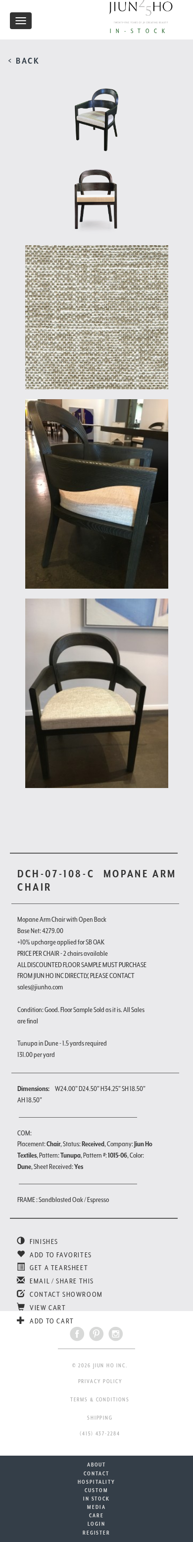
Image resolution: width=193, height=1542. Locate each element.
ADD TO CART (51, 1321)
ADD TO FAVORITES (60, 1255)
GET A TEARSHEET (58, 1268)
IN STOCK (96, 1499)
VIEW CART (47, 1308)
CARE (96, 1515)
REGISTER (96, 1533)
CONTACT (96, 1473)
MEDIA (96, 1507)
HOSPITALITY (96, 1482)
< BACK (24, 61)
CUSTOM (96, 1490)
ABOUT (96, 1464)
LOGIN (96, 1524)
